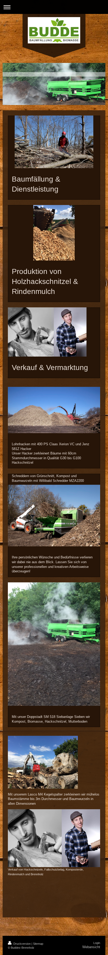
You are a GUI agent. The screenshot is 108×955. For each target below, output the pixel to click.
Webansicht (91, 947)
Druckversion (22, 943)
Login (96, 942)
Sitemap (38, 943)
